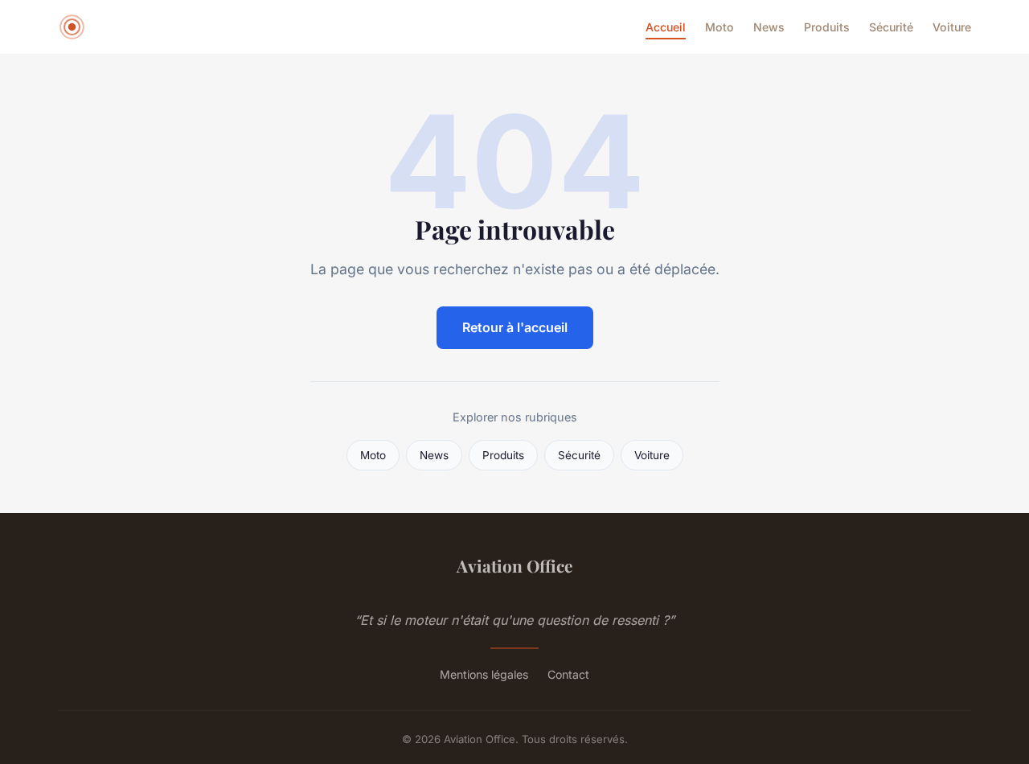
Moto (719, 27)
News (769, 27)
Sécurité (891, 27)
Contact (568, 674)
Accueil (666, 27)
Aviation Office (514, 565)
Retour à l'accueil (515, 327)
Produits (827, 27)
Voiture (952, 27)
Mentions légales (484, 674)
